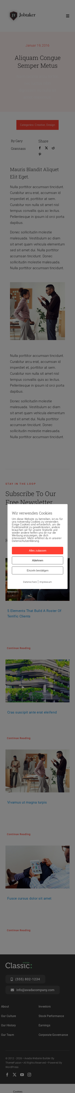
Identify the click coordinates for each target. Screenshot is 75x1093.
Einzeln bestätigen (37, 570)
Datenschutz (30, 582)
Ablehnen (37, 560)
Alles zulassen (37, 550)
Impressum (46, 582)
